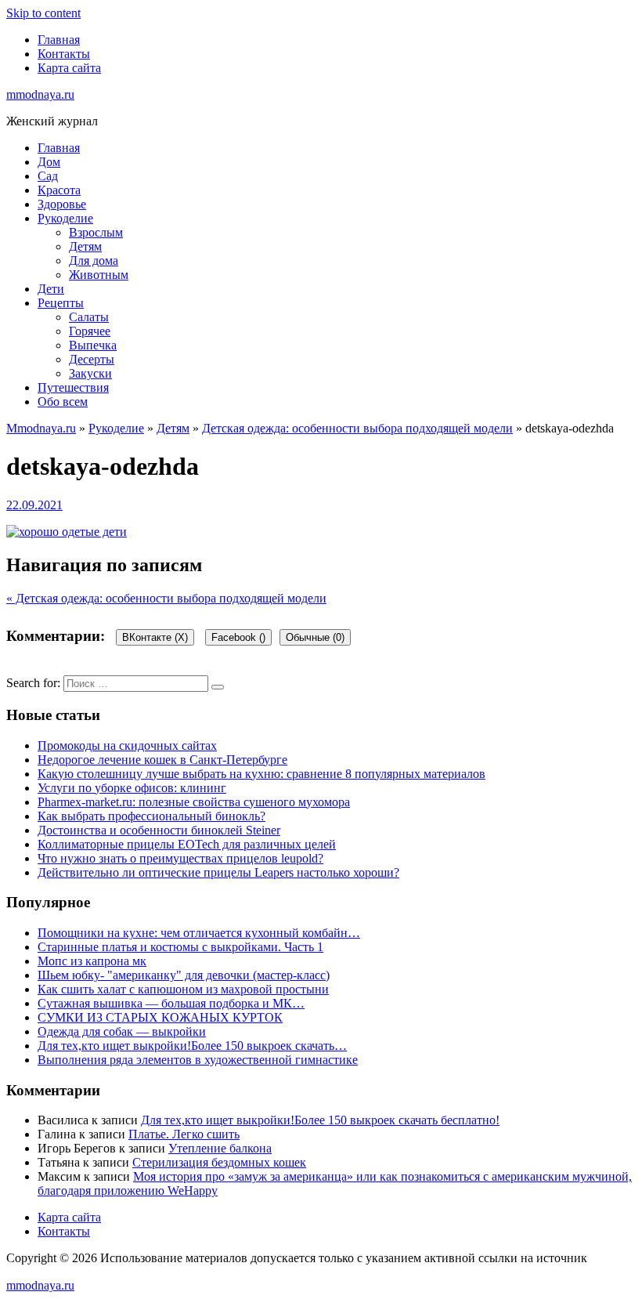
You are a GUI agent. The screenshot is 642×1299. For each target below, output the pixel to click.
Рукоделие (65, 218)
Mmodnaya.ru (41, 428)
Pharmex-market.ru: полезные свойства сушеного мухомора (194, 802)
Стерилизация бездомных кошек (219, 1162)
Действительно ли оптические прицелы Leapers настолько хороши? (218, 872)
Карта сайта (69, 67)
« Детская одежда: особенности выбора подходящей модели (166, 598)
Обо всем (63, 401)
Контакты (64, 53)
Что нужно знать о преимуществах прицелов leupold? (180, 858)
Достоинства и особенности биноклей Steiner (159, 830)
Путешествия (73, 387)
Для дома (93, 260)
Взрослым (96, 232)
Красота (59, 190)
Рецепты (61, 302)
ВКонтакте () (155, 637)
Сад (48, 176)
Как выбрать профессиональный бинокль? (151, 816)
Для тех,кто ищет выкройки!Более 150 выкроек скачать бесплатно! (320, 1120)
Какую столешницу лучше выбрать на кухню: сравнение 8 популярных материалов (261, 773)
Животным (98, 274)
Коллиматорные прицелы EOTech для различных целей (187, 844)
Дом (49, 161)
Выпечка (93, 345)
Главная (59, 39)
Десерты (91, 359)
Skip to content (43, 13)
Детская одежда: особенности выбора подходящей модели (357, 428)
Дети (51, 288)
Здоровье (62, 204)
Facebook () (238, 637)
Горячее (89, 331)
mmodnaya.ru (40, 94)
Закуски (90, 373)
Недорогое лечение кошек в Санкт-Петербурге (162, 759)
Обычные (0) (315, 637)
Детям (85, 246)
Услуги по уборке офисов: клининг (132, 787)
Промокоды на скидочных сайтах (127, 745)
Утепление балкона (220, 1148)
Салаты (89, 317)
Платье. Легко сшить (184, 1134)
